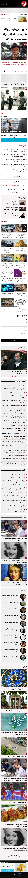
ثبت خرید (14, 140)
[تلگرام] (6, 182)
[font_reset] (4, 71)
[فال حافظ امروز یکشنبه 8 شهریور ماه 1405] (14, 700)
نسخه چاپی (13, 192)
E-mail (25, 325)
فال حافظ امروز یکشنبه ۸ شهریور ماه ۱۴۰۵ (16, 477)
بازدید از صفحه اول (18, 189)
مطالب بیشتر (14, 855)
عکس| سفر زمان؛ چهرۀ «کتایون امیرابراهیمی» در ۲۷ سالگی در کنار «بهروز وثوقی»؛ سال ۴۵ (14, 160)
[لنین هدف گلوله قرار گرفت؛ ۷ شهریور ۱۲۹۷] (22, 215)
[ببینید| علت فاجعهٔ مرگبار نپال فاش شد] (14, 746)
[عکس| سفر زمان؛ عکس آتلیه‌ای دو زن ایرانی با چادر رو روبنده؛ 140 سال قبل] (22, 202)
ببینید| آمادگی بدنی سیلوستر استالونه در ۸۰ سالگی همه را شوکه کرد (13, 396)
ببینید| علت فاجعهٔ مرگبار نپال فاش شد (17, 485)
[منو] (2, 4)
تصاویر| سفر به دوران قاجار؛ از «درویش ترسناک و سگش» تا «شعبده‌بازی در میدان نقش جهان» (14, 451)
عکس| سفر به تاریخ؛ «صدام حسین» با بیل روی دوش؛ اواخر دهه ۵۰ (13, 406)
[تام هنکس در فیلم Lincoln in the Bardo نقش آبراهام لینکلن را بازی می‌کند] (23, 637)
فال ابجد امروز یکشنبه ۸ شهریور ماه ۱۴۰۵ (16, 474)
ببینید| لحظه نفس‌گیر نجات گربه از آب (17, 425)
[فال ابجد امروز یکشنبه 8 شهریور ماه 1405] (14, 678)
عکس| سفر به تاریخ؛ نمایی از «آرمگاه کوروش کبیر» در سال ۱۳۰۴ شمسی (13, 429)
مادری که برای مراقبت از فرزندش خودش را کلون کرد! (13, 433)
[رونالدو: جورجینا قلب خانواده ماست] (23, 617)
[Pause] (3, 131)
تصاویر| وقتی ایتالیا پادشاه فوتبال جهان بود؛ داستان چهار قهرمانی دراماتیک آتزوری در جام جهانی (14, 437)
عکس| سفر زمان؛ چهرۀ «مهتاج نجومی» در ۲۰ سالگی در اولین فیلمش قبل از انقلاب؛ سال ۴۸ (13, 155)
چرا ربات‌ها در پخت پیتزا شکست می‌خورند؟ (15, 385)
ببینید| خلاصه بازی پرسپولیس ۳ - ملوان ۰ (16, 493)
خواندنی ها (22, 197)
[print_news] (12, 71)
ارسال (14, 341)
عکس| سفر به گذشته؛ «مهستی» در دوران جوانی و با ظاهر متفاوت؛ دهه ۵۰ (14, 506)
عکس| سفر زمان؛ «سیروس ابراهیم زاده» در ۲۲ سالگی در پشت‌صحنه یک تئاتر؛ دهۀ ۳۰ (13, 165)
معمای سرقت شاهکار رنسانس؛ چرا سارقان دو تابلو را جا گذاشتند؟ (13, 464)
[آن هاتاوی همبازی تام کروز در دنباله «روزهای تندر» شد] (23, 603)
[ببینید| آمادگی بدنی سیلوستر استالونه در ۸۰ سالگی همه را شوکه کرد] (23, 597)
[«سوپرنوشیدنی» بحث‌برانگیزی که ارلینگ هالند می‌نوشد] (23, 630)
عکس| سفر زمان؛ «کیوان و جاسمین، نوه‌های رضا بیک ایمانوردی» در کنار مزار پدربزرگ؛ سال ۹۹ (13, 150)
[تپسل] (2, 117)
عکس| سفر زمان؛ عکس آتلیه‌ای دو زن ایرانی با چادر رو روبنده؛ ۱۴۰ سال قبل (13, 389)
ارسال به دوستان (7, 189)
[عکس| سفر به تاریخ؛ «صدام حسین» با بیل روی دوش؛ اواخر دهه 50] (22, 209)
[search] (6, 4)
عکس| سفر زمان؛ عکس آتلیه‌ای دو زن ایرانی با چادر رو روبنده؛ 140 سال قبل (11, 203)
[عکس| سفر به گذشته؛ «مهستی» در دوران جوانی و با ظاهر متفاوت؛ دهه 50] (14, 572)
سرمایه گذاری (7, 870)
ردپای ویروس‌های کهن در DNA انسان (17, 455)
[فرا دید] (24, 4)
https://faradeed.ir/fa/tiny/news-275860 (10, 185)
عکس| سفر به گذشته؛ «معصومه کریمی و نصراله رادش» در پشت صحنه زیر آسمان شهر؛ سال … (14, 539)
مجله (25, 517)
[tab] (15, 376)
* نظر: (26, 331)
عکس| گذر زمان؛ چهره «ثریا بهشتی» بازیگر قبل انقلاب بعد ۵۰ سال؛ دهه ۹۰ (13, 501)
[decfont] (2, 71)
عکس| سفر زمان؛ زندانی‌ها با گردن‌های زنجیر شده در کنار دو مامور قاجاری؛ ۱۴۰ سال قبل (13, 417)
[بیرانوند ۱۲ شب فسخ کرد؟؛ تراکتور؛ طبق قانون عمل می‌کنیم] (23, 658)
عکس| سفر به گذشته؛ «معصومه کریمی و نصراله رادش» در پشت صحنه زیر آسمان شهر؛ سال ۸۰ (13, 489)
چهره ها (24, 590)
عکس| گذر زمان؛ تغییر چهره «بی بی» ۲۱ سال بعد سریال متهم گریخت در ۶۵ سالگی (13, 510)
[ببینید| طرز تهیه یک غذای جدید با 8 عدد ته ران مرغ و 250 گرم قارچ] (14, 813)
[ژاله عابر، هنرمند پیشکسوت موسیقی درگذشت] (23, 644)
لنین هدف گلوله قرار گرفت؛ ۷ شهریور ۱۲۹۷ (16, 372)
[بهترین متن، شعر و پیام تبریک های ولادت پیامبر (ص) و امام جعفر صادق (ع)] (14, 722)
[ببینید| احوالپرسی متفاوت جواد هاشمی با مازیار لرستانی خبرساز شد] (23, 610)
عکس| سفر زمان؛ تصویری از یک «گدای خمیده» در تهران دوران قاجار (14, 442)
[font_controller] (7, 71)
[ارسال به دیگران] (15, 71)
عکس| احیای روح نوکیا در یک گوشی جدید (16, 393)
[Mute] (5, 131)
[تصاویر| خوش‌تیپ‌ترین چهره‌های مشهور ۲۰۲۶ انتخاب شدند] (23, 651)
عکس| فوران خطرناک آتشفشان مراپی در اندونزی (14, 413)
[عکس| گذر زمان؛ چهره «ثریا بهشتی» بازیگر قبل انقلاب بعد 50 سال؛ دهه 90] (14, 550)
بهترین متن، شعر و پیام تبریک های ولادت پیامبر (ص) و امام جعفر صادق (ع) (13, 481)
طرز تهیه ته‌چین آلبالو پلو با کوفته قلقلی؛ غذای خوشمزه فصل (13, 446)
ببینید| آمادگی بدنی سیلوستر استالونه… (10, 595)
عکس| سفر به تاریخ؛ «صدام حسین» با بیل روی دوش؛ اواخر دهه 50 (11, 209)
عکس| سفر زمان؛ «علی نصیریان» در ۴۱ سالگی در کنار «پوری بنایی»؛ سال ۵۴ (14, 170)
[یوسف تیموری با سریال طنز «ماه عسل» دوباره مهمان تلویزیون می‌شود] (23, 624)
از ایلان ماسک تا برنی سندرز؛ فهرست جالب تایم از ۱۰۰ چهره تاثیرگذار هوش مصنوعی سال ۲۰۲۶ (14, 421)
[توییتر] (3, 182)
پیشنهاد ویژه (22, 347)
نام (26, 320)
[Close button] (27, 862)
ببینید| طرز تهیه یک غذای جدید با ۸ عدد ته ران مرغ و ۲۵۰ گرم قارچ (13, 496)
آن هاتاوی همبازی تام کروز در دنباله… (10, 602)
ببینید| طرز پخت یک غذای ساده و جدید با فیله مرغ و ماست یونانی (13, 401)
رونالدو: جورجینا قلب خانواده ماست (10, 616)
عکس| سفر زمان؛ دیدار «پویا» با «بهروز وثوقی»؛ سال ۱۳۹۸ (14, 459)
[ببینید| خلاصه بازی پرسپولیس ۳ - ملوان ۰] (14, 791)
